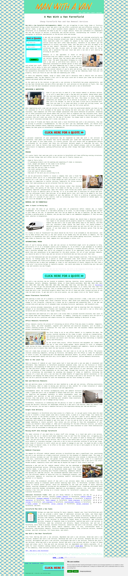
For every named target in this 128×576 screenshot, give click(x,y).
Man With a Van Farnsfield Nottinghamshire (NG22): (44, 25)
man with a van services (34, 455)
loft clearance (47, 502)
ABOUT (88, 12)
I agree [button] (69, 571)
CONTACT (93, 12)
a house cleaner (32, 504)
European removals (43, 498)
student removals (62, 496)
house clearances (50, 516)
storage (28, 502)
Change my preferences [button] (85, 571)
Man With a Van (35, 563)
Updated (42, 563)
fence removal (51, 500)
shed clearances (66, 498)
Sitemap (26, 563)
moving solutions (80, 547)
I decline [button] (76, 571)
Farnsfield (98, 285)
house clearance (55, 300)
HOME (80, 12)
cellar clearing (57, 504)
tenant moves (74, 519)
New (30, 563)
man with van (78, 94)
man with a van (56, 27)
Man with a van (31, 281)
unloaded (81, 233)
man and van (49, 37)
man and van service (59, 425)
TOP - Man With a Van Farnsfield (37, 550)
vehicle (92, 222)
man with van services (56, 544)
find (30, 537)
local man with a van (44, 374)
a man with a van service (76, 404)
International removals (72, 502)
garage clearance (82, 504)
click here (79, 546)
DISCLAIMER (99, 12)
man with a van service (93, 434)
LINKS (84, 12)
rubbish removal (53, 465)
